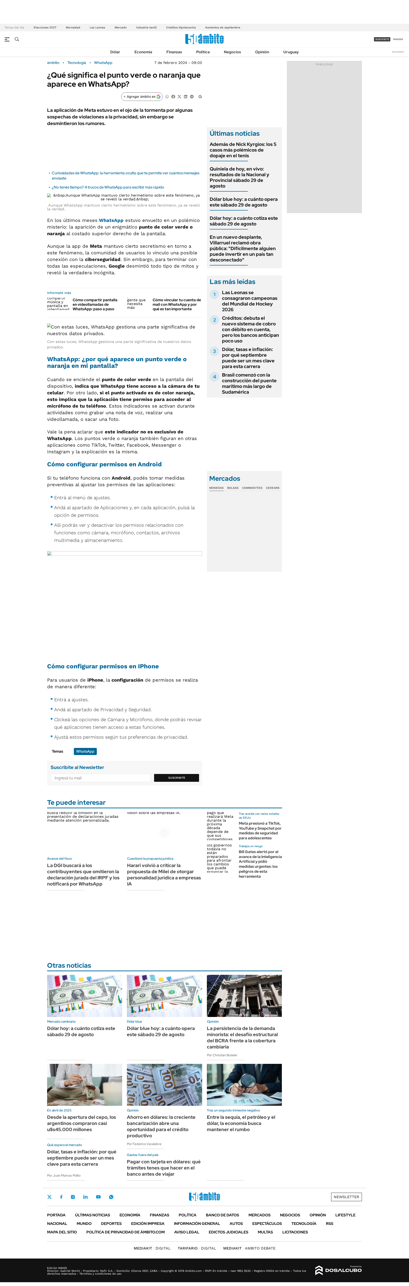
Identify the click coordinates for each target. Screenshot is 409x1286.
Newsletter (398, 51)
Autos (236, 1223)
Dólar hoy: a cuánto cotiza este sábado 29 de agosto (244, 221)
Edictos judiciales (228, 1232)
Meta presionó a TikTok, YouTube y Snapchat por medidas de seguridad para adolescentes (260, 831)
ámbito (53, 63)
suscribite (382, 39)
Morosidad (73, 27)
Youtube (98, 1197)
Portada (56, 1215)
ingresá (398, 39)
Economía (143, 51)
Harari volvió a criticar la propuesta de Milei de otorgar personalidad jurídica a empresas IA (164, 874)
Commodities (252, 488)
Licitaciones (295, 1232)
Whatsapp (111, 1197)
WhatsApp (103, 63)
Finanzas (174, 51)
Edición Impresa (147, 1223)
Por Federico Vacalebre (144, 1144)
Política (203, 51)
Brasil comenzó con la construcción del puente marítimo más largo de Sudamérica (249, 383)
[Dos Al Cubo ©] (338, 1270)
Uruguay (291, 51)
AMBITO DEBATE (249, 1248)
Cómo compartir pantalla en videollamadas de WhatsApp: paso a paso (95, 304)
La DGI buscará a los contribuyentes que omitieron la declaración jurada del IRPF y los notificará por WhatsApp (83, 874)
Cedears (273, 488)
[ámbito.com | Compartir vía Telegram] (192, 96)
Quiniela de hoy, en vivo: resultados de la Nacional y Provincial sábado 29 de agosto (239, 177)
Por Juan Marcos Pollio (63, 1175)
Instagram (73, 1197)
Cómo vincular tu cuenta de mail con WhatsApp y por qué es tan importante (177, 304)
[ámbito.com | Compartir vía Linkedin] (185, 96)
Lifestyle (345, 1215)
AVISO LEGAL (186, 1232)
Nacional (57, 1223)
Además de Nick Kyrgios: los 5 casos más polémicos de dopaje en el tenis (243, 150)
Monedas (216, 488)
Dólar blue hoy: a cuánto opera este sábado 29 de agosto (244, 202)
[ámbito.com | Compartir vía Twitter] (179, 96)
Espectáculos (267, 1223)
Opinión (262, 51)
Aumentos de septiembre (222, 27)
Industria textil (146, 27)
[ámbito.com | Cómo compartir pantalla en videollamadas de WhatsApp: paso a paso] (58, 304)
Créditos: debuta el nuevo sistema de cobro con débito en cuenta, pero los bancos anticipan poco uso (250, 329)
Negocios (232, 51)
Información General (197, 1223)
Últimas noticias (92, 1215)
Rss (329, 1223)
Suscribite (176, 777)
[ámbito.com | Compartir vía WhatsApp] (167, 96)
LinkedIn (85, 1197)
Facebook (61, 1197)
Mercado (121, 27)
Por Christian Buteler (222, 1055)
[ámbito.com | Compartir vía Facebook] (173, 96)
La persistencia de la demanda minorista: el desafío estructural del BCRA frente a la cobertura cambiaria (242, 1037)
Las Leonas (97, 27)
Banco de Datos (222, 1215)
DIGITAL (152, 1248)
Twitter (49, 1197)
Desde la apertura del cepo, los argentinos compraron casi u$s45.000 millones (81, 1123)
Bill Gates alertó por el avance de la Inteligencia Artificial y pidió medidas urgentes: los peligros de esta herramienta (260, 864)
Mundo (84, 1223)
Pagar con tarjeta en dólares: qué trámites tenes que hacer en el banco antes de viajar (164, 1168)
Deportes (111, 1223)
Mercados (260, 1215)
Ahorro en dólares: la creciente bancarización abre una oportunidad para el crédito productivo (161, 1126)
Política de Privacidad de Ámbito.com (125, 1232)
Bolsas (233, 488)
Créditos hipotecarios (181, 27)
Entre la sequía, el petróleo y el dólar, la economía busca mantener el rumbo (241, 1123)
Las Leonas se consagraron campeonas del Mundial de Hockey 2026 (249, 301)
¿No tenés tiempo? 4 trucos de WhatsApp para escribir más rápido (108, 187)
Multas (265, 1232)
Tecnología (76, 63)
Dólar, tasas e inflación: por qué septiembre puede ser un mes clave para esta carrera (248, 357)
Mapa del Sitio (62, 1232)
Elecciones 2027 (45, 27)
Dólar (115, 51)
